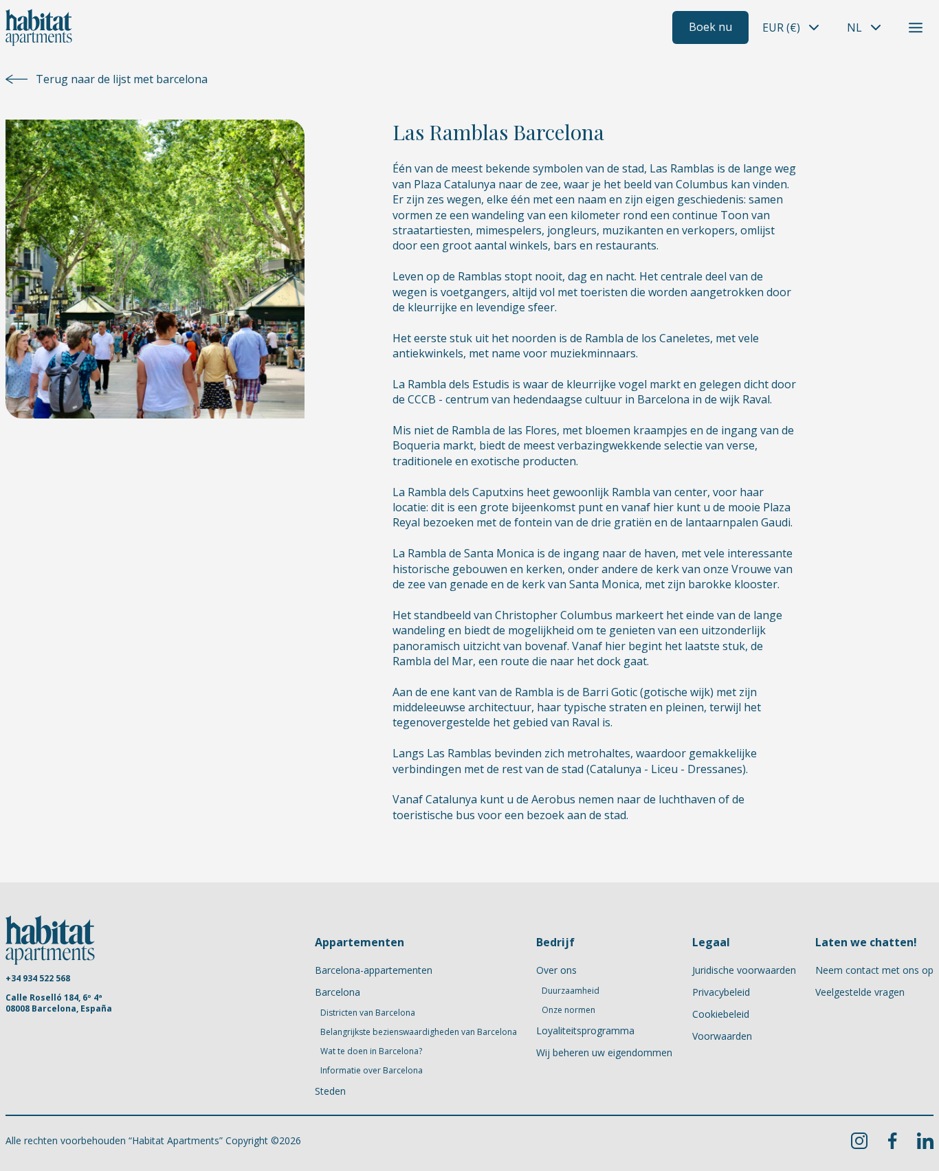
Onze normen (568, 1010)
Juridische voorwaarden (744, 970)
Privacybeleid (721, 992)
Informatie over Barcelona (371, 1070)
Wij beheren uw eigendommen (604, 1052)
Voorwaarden (722, 1035)
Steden (330, 1090)
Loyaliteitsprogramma (585, 1030)
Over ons (556, 970)
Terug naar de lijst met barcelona (122, 79)
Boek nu (710, 26)
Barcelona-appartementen (373, 970)
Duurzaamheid (570, 990)
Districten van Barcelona (367, 1012)
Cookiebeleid (720, 1014)
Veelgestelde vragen (860, 992)
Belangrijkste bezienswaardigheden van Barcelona (418, 1032)
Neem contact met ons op (874, 970)
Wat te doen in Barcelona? (371, 1051)
